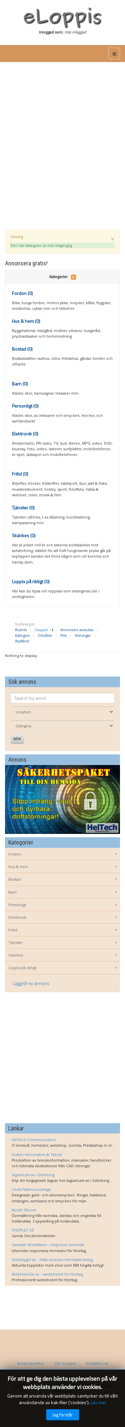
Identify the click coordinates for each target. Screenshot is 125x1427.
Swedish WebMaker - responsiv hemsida (48, 1244)
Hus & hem (26, 320)
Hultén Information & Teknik (37, 1154)
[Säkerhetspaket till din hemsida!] (62, 799)
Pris (64, 635)
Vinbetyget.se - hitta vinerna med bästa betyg (52, 1259)
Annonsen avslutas (77, 630)
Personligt (25, 405)
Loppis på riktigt (31, 581)
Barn (20, 383)
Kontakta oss (97, 1363)
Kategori (23, 635)
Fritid (20, 473)
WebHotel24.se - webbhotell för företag (47, 1274)
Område (45, 635)
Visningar (83, 635)
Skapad (42, 630)
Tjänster (23, 507)
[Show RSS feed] (73, 276)
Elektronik (25, 433)
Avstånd (22, 641)
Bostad (22, 348)
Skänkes (24, 535)
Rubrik (21, 630)
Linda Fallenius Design (31, 1189)
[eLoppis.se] (62, 18)
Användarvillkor (30, 1363)
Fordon (22, 293)
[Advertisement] (62, 138)
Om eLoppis (65, 1363)
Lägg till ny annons (31, 983)
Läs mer (98, 1402)
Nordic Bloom (24, 1210)
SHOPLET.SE (23, 1230)
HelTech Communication (34, 1139)
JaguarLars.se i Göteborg (33, 1175)
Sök (17, 739)
